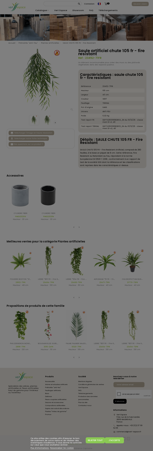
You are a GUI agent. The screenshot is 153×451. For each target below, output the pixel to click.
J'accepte (114, 440)
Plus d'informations (40, 448)
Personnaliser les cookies (62, 448)
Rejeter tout (95, 440)
